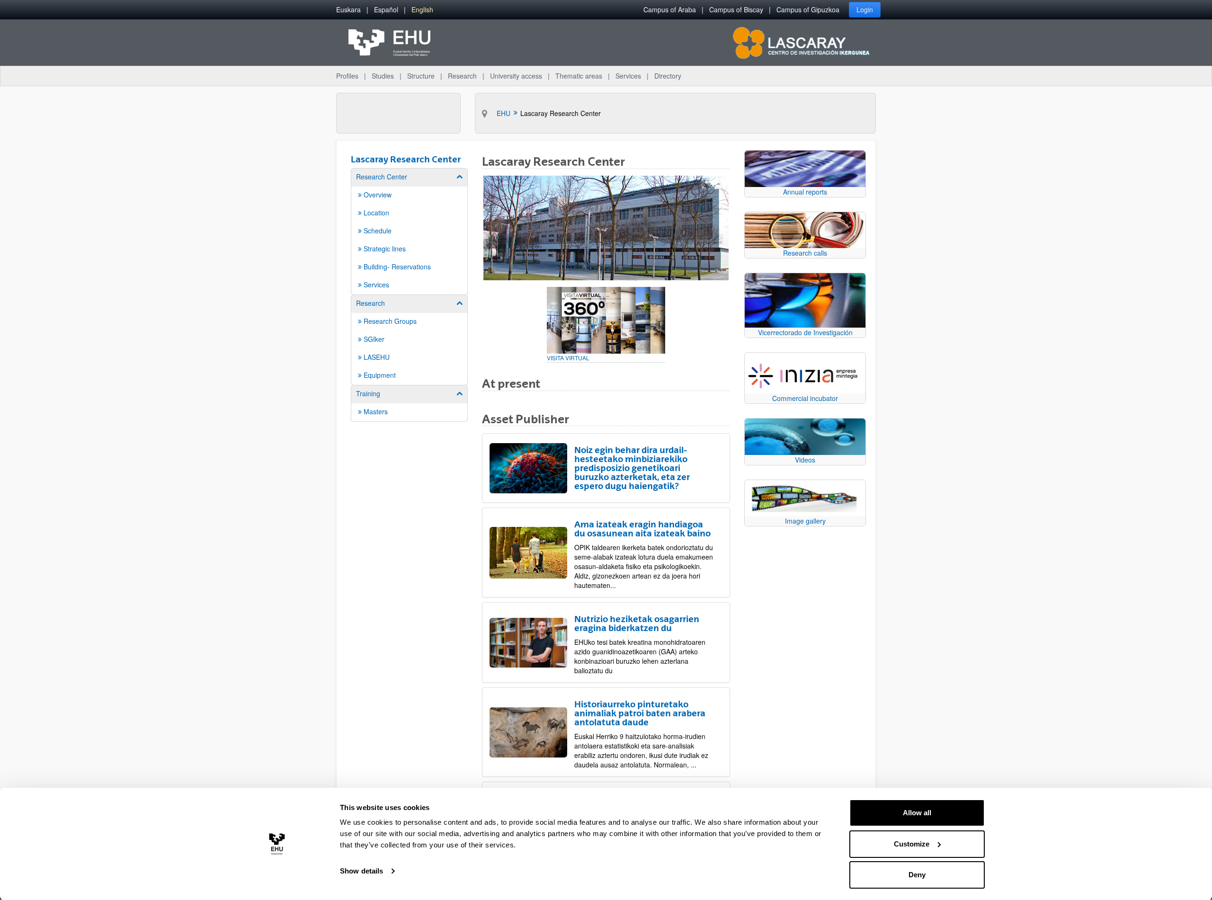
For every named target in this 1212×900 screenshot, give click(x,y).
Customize (911, 844)
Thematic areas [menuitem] (578, 75)
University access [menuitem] (516, 75)
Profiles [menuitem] (347, 75)
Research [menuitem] (462, 75)
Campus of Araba (669, 9)
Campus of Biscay (736, 9)
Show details (361, 871)
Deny (917, 875)
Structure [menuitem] (421, 75)
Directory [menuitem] (667, 75)
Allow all (917, 813)
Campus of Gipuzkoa (807, 9)
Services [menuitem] (628, 75)
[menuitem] (348, 9)
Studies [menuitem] (383, 75)
